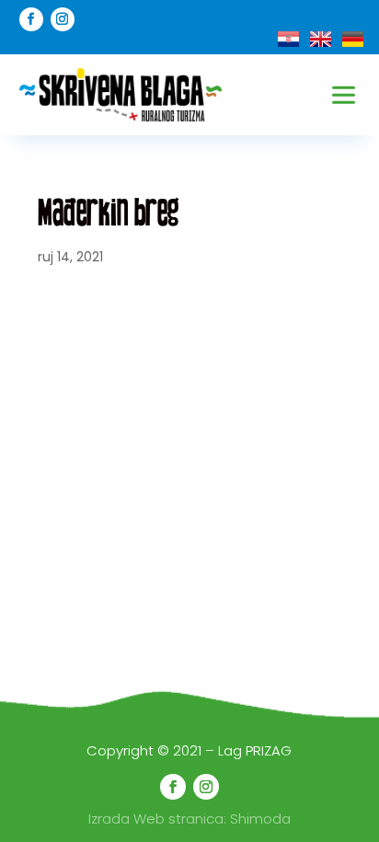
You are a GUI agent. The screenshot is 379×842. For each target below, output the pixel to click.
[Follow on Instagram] (63, 19)
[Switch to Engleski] (320, 39)
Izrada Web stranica (156, 818)
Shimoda (260, 818)
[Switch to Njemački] (352, 39)
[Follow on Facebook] (31, 19)
